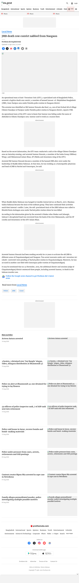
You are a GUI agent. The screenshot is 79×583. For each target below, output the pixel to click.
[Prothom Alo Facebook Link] (30, 543)
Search (62, 534)
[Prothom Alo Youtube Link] (45, 543)
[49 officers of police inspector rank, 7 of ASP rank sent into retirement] (62, 415)
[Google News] (50, 543)
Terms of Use (43, 561)
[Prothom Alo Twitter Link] (35, 543)
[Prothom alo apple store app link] (46, 553)
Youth (42, 9)
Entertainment (50, 9)
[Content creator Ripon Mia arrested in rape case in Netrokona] (62, 483)
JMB (13, 291)
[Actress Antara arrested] (62, 347)
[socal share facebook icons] (4, 50)
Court (22, 291)
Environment (9, 534)
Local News (7, 31)
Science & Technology (23, 534)
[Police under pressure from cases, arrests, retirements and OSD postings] (62, 461)
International (15, 9)
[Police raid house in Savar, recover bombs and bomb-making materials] (62, 438)
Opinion (28, 9)
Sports (23, 9)
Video (49, 534)
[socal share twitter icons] (7, 50)
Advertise (33, 561)
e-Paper (55, 534)
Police (6, 291)
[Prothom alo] (7, 3)
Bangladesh (5, 9)
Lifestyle (59, 9)
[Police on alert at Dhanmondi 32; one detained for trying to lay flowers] (62, 393)
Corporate (36, 534)
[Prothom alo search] (67, 3)
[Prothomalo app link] (32, 553)
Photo (43, 534)
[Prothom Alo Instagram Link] (40, 543)
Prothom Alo (23, 561)
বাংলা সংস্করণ (69, 534)
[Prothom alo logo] (39, 527)
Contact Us (53, 561)
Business (36, 9)
